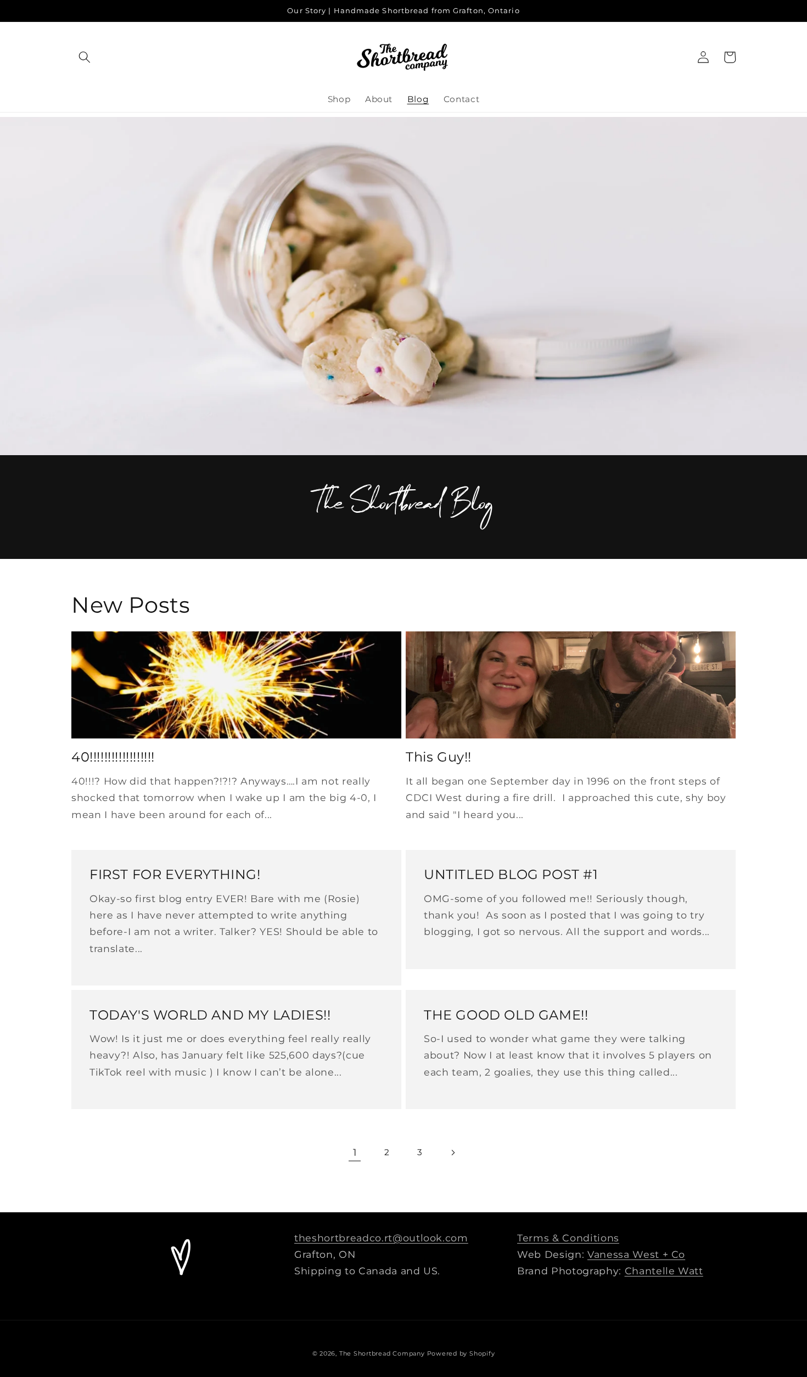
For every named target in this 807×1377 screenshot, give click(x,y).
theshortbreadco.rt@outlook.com (381, 1238)
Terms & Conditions (568, 1238)
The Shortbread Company (382, 1353)
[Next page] (452, 1152)
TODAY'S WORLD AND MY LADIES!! (209, 1015)
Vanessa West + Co (636, 1254)
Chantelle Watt (664, 1271)
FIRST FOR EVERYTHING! (175, 874)
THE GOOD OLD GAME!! (506, 1015)
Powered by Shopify (461, 1353)
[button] (84, 57)
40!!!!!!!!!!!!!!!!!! (113, 757)
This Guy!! (439, 757)
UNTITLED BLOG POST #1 (511, 874)
